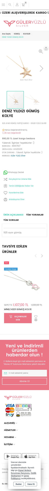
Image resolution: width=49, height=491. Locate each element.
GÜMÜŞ (17, 34)
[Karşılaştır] (35, 320)
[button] (41, 51)
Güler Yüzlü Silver (18, 155)
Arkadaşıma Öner (16, 199)
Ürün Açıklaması (13, 215)
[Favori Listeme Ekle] (35, 316)
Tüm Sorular (11, 220)
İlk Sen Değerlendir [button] (13, 133)
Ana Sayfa (6, 34)
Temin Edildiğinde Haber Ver (21, 186)
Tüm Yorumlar (34, 215)
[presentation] (35, 255)
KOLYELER (26, 34)
